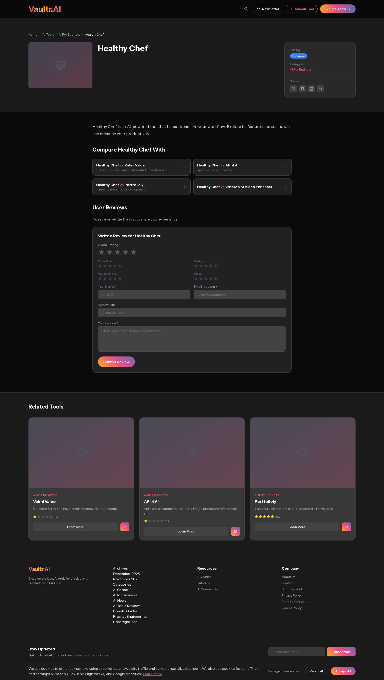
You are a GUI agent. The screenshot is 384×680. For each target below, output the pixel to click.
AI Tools (48, 34)
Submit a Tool (292, 589)
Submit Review (116, 362)
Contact (288, 583)
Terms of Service (294, 602)
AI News (119, 600)
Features (199, 261)
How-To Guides (125, 611)
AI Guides (204, 577)
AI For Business (69, 34)
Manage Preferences (283, 671)
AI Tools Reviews (126, 605)
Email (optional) (205, 287)
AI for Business (125, 595)
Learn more (152, 674)
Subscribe (341, 652)
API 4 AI (151, 501)
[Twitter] (293, 88)
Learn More (75, 527)
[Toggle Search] (246, 9)
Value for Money (107, 273)
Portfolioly (265, 501)
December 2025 (126, 573)
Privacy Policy (292, 595)
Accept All (343, 671)
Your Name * (107, 287)
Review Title (107, 305)
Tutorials (203, 583)
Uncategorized (125, 621)
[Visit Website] (124, 526)
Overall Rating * (109, 245)
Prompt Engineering (130, 616)
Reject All (317, 671)
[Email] (320, 88)
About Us (288, 577)
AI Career (121, 589)
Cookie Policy (292, 608)
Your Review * (108, 323)
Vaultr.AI (44, 9)
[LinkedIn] (311, 88)
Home (33, 34)
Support (198, 273)
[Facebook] (302, 88)
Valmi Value (44, 501)
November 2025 (126, 579)
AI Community (207, 589)
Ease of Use (105, 261)
